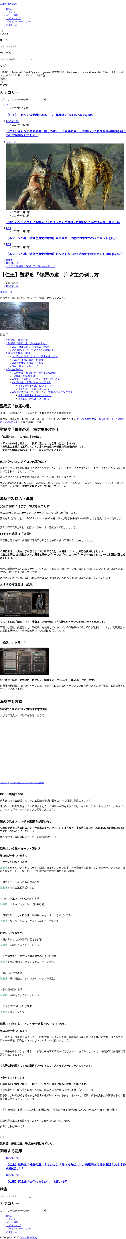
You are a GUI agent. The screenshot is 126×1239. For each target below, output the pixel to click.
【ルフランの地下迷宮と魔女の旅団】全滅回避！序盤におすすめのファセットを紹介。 (63, 238)
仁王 (8, 105)
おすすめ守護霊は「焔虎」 (29, 363)
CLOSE (4, 33)
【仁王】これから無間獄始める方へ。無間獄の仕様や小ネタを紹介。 (51, 115)
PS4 (8, 228)
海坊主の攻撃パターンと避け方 (31, 382)
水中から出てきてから (33, 389)
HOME (10, 260)
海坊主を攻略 (14, 369)
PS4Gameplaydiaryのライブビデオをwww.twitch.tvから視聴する (22, 783)
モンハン (11, 12)
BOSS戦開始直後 (23, 376)
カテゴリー (6, 99)
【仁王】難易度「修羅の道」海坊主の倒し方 (30, 266)
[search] (30, 1197)
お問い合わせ (13, 25)
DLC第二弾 (12, 121)
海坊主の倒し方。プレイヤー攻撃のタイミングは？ (42, 392)
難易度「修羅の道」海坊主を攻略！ (26, 343)
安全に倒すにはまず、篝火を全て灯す (35, 356)
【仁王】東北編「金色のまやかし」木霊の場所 (36, 1181)
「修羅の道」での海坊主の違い (31, 346)
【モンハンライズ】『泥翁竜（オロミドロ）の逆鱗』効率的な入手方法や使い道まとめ (63, 222)
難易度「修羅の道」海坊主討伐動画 (34, 372)
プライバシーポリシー (18, 21)
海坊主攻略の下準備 (18, 353)
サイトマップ (13, 18)
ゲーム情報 (12, 15)
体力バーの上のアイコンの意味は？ (34, 350)
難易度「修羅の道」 (18, 340)
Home (9, 9)
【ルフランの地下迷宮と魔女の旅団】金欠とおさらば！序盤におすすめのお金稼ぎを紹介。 (66, 254)
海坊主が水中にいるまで (34, 385)
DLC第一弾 (12, 263)
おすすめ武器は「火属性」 (29, 359)
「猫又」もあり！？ (25, 366)
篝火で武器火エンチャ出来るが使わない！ (37, 379)
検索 (3, 79)
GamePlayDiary (8, 3)
